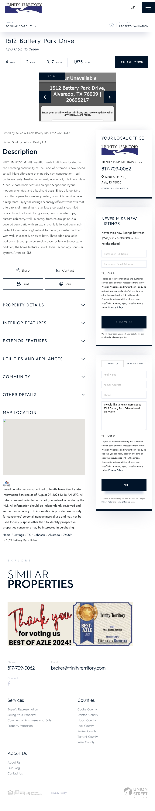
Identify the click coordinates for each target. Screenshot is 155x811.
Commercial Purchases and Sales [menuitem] (30, 720)
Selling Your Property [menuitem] (22, 715)
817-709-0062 (116, 169)
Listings (19, 535)
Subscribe (124, 322)
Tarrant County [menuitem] (88, 736)
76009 (67, 535)
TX (29, 535)
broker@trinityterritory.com (78, 668)
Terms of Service (123, 502)
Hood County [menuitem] (87, 720)
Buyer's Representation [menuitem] (23, 709)
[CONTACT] (131, 62)
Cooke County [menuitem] (87, 709)
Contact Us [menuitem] (15, 773)
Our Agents (121, 188)
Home (6, 535)
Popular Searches (19, 26)
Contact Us (108, 188)
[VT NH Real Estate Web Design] (135, 792)
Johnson (39, 535)
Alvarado (54, 535)
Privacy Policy (115, 307)
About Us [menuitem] (14, 762)
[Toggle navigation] (148, 7)
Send (124, 485)
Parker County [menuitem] (87, 731)
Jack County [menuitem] (86, 726)
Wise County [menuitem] (86, 742)
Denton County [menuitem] (88, 715)
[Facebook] (9, 683)
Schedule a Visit (135, 363)
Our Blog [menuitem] (14, 768)
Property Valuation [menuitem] (20, 726)
